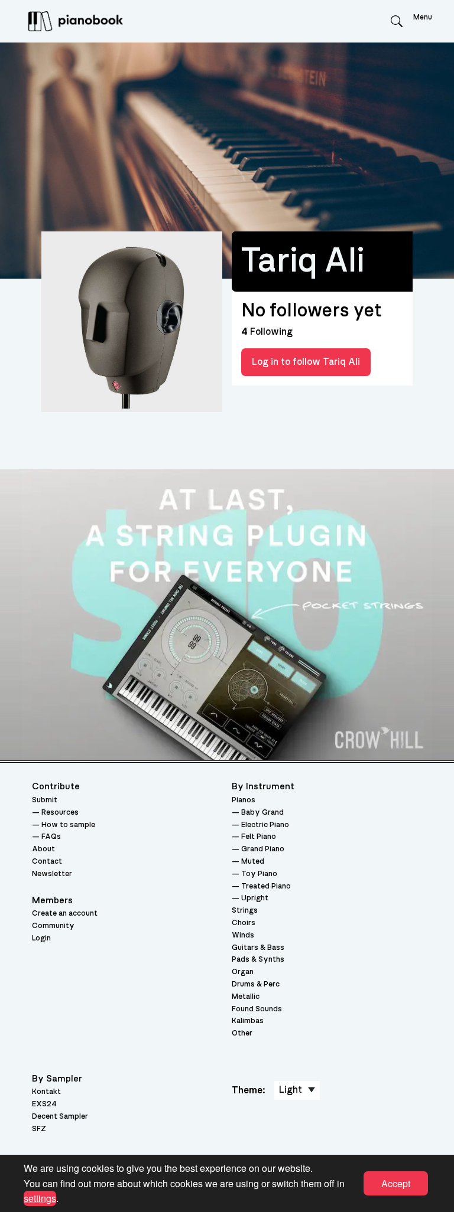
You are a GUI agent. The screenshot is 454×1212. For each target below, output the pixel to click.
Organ (243, 972)
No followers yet (311, 310)
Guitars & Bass (258, 948)
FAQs (51, 837)
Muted (252, 861)
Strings (245, 910)
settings (40, 1198)
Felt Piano (258, 837)
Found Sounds (257, 1009)
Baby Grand (262, 812)
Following (267, 332)
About (43, 849)
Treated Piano (266, 886)
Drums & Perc (256, 984)
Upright (254, 898)
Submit (44, 800)
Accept (395, 1183)
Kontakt (46, 1092)
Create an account (65, 913)
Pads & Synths (258, 959)
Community (53, 926)
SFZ (39, 1129)
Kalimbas (248, 1021)
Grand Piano (262, 849)
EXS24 (44, 1104)
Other (242, 1033)
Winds (243, 935)
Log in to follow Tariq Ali (306, 362)
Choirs (243, 923)
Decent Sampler (60, 1116)
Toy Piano (259, 874)
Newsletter (52, 874)
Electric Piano (265, 825)
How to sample (68, 825)
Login (41, 938)
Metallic (246, 997)
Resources (60, 812)
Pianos (243, 800)
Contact (47, 861)
